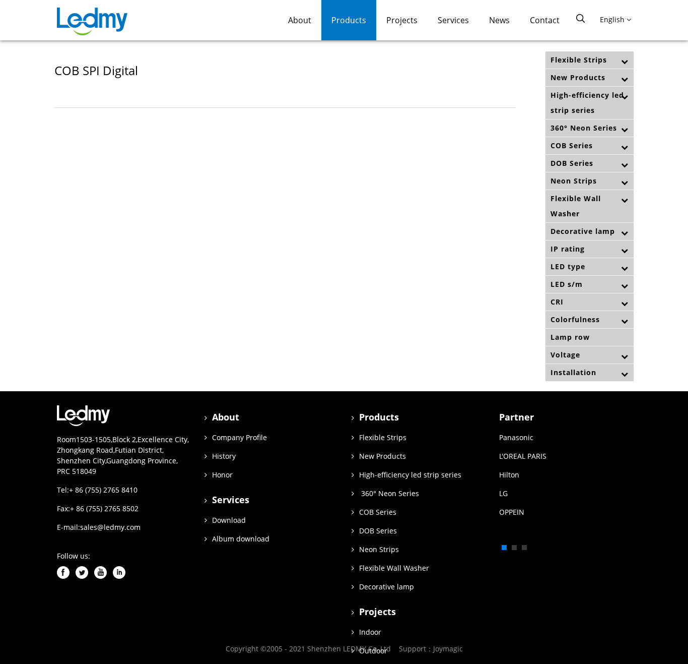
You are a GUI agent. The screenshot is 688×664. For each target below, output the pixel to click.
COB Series (572, 145)
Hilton (509, 474)
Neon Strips (574, 181)
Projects (402, 20)
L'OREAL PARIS (522, 456)
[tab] (589, 60)
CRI (557, 302)
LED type (568, 266)
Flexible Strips (579, 60)
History (224, 456)
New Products (578, 77)
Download (229, 520)
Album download (240, 539)
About (299, 20)
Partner (516, 417)
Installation (573, 372)
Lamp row (570, 337)
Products (348, 20)
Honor (222, 474)
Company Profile (239, 437)
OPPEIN (511, 512)
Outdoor (373, 650)
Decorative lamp (583, 231)
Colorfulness (575, 319)
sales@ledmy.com (110, 527)
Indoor (370, 632)
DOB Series (572, 163)
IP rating (568, 249)
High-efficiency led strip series (587, 102)
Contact (545, 20)
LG (503, 493)
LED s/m (567, 284)
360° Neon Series (584, 128)
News (499, 20)
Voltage (565, 354)
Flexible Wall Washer (576, 206)
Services (453, 20)
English (613, 19)
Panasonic (516, 437)
